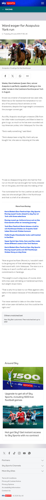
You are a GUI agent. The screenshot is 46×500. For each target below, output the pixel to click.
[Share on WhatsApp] (20, 76)
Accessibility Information (11, 487)
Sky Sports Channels (11, 466)
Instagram (19, 453)
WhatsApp (29, 453)
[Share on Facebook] (5, 76)
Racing (9, 9)
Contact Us (6, 490)
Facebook (9, 453)
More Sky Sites (8, 471)
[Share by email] (27, 76)
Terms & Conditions (9, 478)
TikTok (14, 453)
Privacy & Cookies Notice (11, 481)
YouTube (24, 453)
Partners (6, 460)
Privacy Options (8, 484)
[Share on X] (12, 76)
